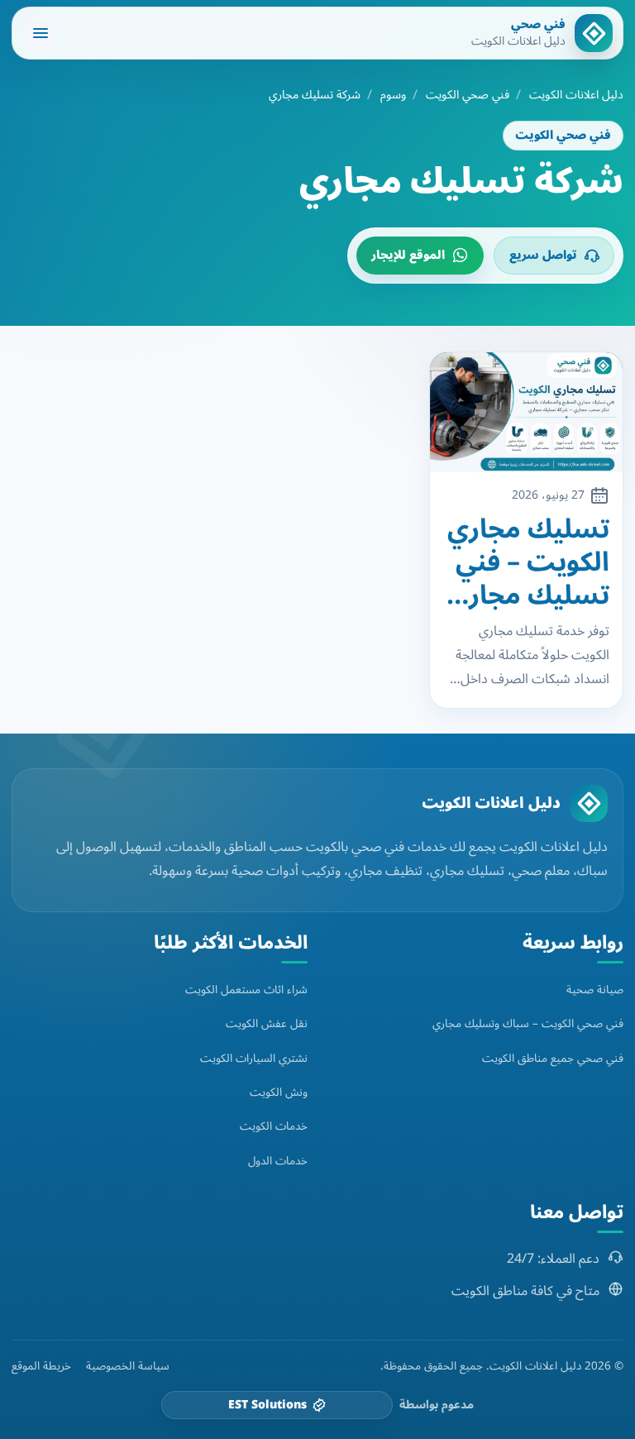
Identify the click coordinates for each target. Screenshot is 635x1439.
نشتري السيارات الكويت (254, 1058)
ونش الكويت (279, 1092)
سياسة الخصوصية (127, 1366)
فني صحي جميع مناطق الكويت (552, 1058)
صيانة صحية (594, 990)
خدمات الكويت (274, 1126)
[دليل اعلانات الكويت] (589, 803)
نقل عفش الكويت (267, 1023)
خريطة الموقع (41, 1366)
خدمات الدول (278, 1161)
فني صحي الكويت (467, 95)
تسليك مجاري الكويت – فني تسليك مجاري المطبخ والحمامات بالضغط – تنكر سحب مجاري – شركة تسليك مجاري (528, 562)
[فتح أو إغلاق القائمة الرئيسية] (40, 33)
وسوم (393, 95)
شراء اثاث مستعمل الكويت (246, 990)
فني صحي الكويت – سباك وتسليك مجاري (527, 1023)
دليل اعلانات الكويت (576, 95)
